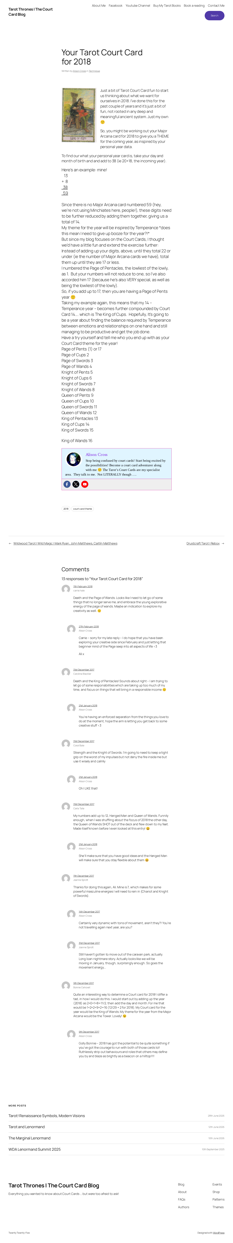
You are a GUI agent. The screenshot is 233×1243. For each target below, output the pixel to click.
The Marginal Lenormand (29, 1138)
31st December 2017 (83, 669)
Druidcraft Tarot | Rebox (203, 543)
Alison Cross (79, 71)
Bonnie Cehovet (81, 987)
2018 (66, 508)
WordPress (218, 1232)
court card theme (82, 508)
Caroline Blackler (82, 673)
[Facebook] (67, 484)
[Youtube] (84, 484)
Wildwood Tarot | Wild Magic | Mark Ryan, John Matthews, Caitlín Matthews (65, 543)
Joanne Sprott (80, 879)
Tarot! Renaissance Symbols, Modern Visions (47, 1116)
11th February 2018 (82, 586)
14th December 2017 (89, 911)
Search (214, 15)
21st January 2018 (88, 705)
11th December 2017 (83, 875)
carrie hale (79, 590)
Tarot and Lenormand (27, 1127)
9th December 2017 (83, 983)
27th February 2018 (89, 626)
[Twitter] (75, 484)
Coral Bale (78, 745)
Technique (94, 71)
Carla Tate (78, 808)
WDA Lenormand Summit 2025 (35, 1149)
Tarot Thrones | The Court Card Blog (54, 1185)
